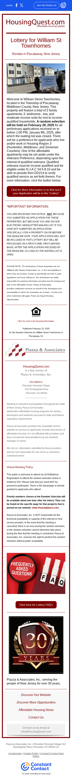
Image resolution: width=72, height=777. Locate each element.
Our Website (42, 695)
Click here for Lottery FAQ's (36, 604)
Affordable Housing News (36, 710)
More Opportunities (42, 702)
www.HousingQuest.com (45, 507)
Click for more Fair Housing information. (36, 321)
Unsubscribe (15, 753)
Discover (27, 695)
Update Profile (30, 753)
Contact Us (36, 717)
